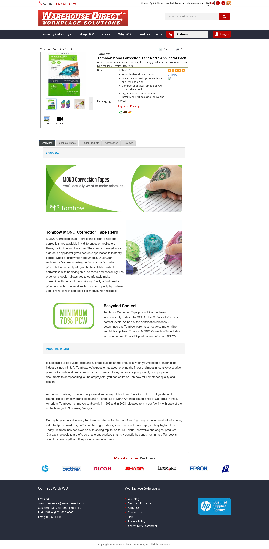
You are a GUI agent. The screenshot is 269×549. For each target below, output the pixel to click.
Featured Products (139, 503)
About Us (134, 508)
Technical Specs (67, 143)
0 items (183, 34)
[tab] (47, 143)
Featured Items (150, 34)
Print (183, 49)
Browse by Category (54, 34)
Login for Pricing (128, 106)
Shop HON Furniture (94, 34)
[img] (83, 18)
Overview (47, 143)
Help (131, 517)
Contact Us (135, 512)
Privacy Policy (136, 521)
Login (224, 34)
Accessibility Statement (142, 526)
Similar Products (90, 143)
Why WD (124, 34)
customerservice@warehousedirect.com (63, 503)
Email (166, 49)
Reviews (128, 143)
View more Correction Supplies (57, 49)
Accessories (111, 143)
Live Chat (44, 499)
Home (144, 3)
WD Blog (133, 499)
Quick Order (157, 3)
